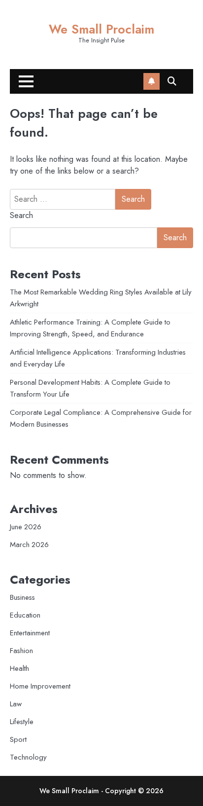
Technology (28, 757)
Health (19, 668)
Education (25, 615)
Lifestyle (22, 721)
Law (16, 703)
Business (22, 597)
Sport (18, 739)
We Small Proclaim (101, 29)
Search (21, 215)
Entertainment (30, 632)
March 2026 (29, 544)
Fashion (21, 650)
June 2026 (25, 526)
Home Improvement (40, 686)
